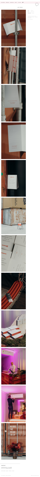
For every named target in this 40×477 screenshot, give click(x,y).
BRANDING (12, 2)
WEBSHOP (7, 2)
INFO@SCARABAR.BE (8, 468)
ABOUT (16, 2)
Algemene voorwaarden (8, 475)
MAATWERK (3, 2)
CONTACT (19, 2)
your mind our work (36, 475)
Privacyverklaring (3, 475)
